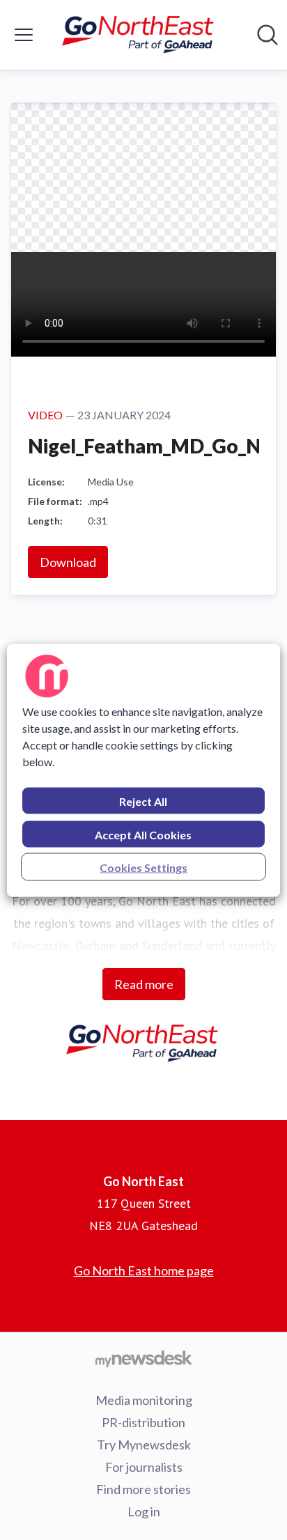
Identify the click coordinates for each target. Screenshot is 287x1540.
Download (68, 562)
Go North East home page (144, 1270)
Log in (143, 1511)
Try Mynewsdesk (144, 1444)
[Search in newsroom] (267, 35)
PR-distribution (143, 1422)
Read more (143, 984)
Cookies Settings (143, 866)
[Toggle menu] (23, 35)
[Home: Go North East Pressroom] (139, 34)
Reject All (143, 800)
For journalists (144, 1467)
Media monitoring (143, 1400)
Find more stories (143, 1489)
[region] (143, 770)
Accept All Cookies (143, 834)
